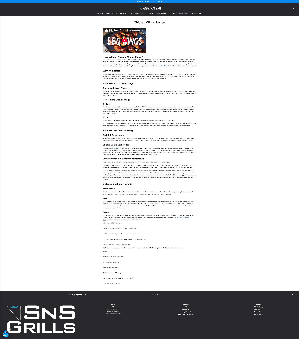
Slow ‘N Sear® (165, 66)
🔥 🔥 (149, 1)
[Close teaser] (10, 329)
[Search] (286, 8)
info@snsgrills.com (115, 313)
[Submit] (292, 295)
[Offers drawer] (293, 8)
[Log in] (290, 8)
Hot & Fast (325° (114, 148)
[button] (6, 333)
